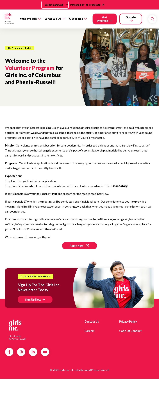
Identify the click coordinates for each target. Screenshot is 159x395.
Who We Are (28, 18)
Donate (131, 17)
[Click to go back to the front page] (9, 19)
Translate (94, 4)
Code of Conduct (130, 331)
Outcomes (76, 18)
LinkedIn (33, 352)
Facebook (9, 352)
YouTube (45, 352)
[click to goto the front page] (17, 330)
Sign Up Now (33, 299)
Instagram (21, 352)
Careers (89, 331)
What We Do (53, 18)
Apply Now (76, 245)
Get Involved (102, 19)
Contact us (91, 321)
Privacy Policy (128, 321)
